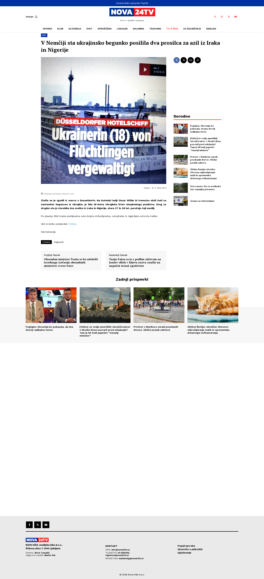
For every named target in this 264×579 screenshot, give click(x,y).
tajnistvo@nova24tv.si (117, 555)
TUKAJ (72, 223)
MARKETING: (112, 558)
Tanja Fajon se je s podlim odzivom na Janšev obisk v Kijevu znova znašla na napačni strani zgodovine (135, 263)
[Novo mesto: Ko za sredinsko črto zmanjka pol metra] (181, 188)
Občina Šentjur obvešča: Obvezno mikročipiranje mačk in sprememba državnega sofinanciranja (203, 174)
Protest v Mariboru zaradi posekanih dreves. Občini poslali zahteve (203, 159)
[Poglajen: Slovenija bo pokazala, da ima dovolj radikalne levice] (181, 129)
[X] (228, 16)
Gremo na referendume (202, 200)
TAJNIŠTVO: (111, 553)
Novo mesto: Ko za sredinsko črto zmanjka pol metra (205, 188)
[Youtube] (235, 16)
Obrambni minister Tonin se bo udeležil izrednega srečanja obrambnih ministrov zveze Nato (71, 263)
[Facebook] (215, 16)
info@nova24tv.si (121, 550)
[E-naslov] (191, 60)
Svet (44, 35)
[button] (32, 16)
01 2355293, (124, 553)
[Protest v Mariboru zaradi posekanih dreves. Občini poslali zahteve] (181, 160)
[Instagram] (222, 16)
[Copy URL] (198, 60)
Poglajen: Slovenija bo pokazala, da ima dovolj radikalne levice (202, 128)
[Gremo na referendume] (181, 201)
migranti (59, 242)
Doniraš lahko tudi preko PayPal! (132, 3)
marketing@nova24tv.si (131, 558)
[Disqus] (132, 384)
